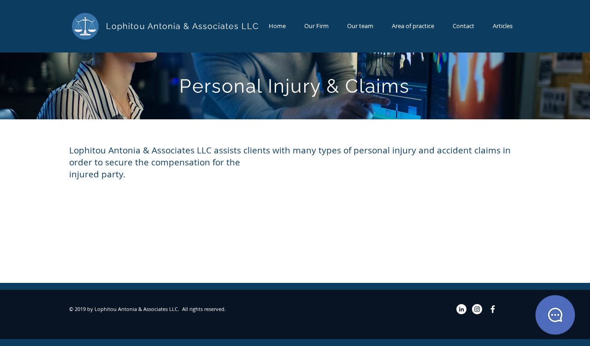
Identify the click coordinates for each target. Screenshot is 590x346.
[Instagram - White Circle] (477, 309)
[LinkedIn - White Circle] (461, 309)
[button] (413, 26)
